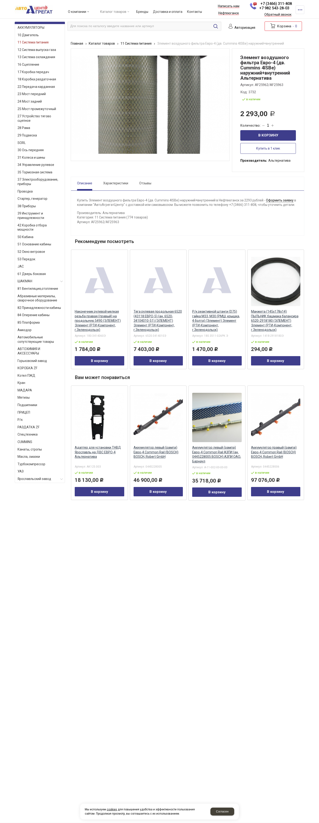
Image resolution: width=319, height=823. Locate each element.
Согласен (222, 811)
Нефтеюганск (228, 13)
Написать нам (228, 6)
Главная (77, 43)
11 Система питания (136, 43)
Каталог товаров (102, 43)
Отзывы (145, 183)
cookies (112, 809)
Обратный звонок (277, 14)
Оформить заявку (280, 200)
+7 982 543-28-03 (274, 8)
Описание (84, 183)
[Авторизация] (316, 2)
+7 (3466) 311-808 (276, 3)
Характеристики (115, 183)
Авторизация (244, 27)
